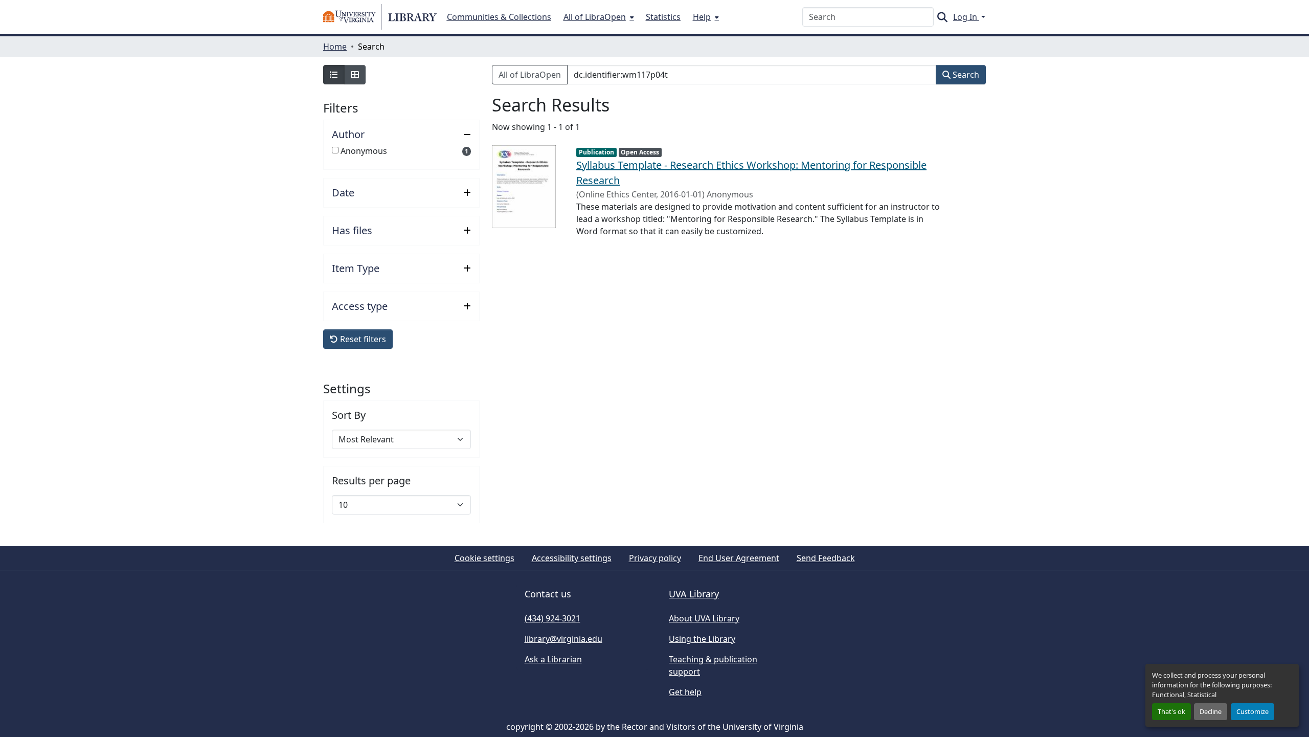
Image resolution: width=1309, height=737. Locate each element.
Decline (1211, 711)
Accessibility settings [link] (572, 558)
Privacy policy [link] (655, 558)
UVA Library (694, 594)
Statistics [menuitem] (663, 17)
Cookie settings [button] (484, 558)
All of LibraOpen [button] (530, 74)
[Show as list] (334, 74)
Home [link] (335, 46)
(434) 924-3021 (552, 618)
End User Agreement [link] (738, 558)
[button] (380, 17)
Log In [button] (966, 17)
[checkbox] (335, 150)
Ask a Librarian (553, 659)
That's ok (1171, 711)
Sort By (349, 415)
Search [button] (965, 74)
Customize (1252, 711)
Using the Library (702, 638)
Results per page (371, 481)
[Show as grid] (355, 74)
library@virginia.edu (563, 638)
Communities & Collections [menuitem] (499, 17)
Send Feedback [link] (826, 558)
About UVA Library (704, 618)
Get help (685, 692)
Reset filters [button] (362, 339)
